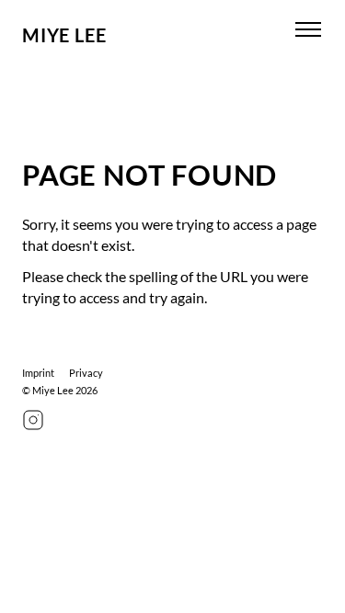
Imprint (38, 373)
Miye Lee (64, 35)
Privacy (86, 373)
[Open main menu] (308, 29)
